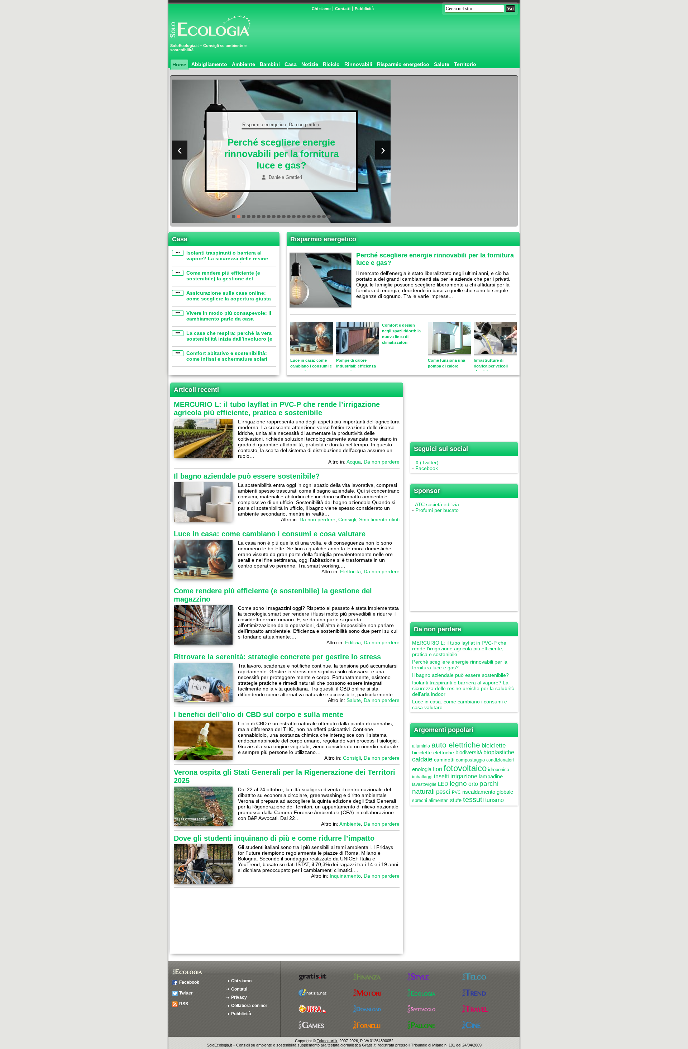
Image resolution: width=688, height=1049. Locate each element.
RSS (183, 1003)
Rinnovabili (358, 64)
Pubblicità (364, 8)
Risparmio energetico (403, 64)
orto (473, 784)
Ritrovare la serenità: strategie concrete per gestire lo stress (277, 657)
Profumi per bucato (437, 510)
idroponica (498, 769)
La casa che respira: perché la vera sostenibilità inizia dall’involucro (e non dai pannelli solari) (229, 338)
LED (443, 784)
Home (179, 64)
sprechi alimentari (430, 800)
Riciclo (331, 64)
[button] (233, 216)
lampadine (491, 776)
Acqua (354, 462)
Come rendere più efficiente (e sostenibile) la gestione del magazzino (223, 278)
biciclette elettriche (433, 752)
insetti (441, 776)
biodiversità (468, 752)
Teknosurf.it (327, 1041)
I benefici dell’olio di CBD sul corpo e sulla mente (258, 714)
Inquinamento (345, 876)
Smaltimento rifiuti (312, 130)
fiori (437, 769)
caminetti (444, 760)
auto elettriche (455, 745)
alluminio (421, 746)
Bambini (270, 64)
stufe (456, 800)
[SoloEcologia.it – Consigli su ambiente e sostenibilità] (209, 40)
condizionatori (500, 760)
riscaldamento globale (487, 792)
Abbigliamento (209, 64)
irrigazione (463, 776)
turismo (494, 800)
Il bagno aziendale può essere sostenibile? (247, 476)
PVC (456, 792)
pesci (443, 791)
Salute (441, 64)
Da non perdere (255, 130)
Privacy (239, 997)
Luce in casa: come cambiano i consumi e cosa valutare (270, 534)
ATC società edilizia (437, 504)
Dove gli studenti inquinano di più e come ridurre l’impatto (274, 838)
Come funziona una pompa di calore (446, 363)
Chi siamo (321, 8)
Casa (291, 64)
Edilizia (353, 642)
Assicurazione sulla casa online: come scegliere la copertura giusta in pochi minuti (228, 298)
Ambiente (243, 64)
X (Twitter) (427, 462)
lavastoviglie (424, 784)
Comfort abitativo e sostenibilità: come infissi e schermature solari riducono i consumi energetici (226, 358)
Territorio (465, 64)
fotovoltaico (465, 768)
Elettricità (350, 571)
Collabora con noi (249, 1005)
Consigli (282, 130)
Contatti (342, 8)
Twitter (186, 993)
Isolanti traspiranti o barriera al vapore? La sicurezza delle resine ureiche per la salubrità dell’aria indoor (227, 261)
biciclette (494, 745)
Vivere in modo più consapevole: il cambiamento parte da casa (228, 316)
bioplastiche (498, 752)
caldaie (422, 759)
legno (458, 783)
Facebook (426, 468)
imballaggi (422, 776)
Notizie (309, 64)
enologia (421, 769)
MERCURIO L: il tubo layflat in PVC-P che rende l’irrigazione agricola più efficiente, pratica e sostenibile (277, 408)
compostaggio (470, 760)
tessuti (473, 799)
